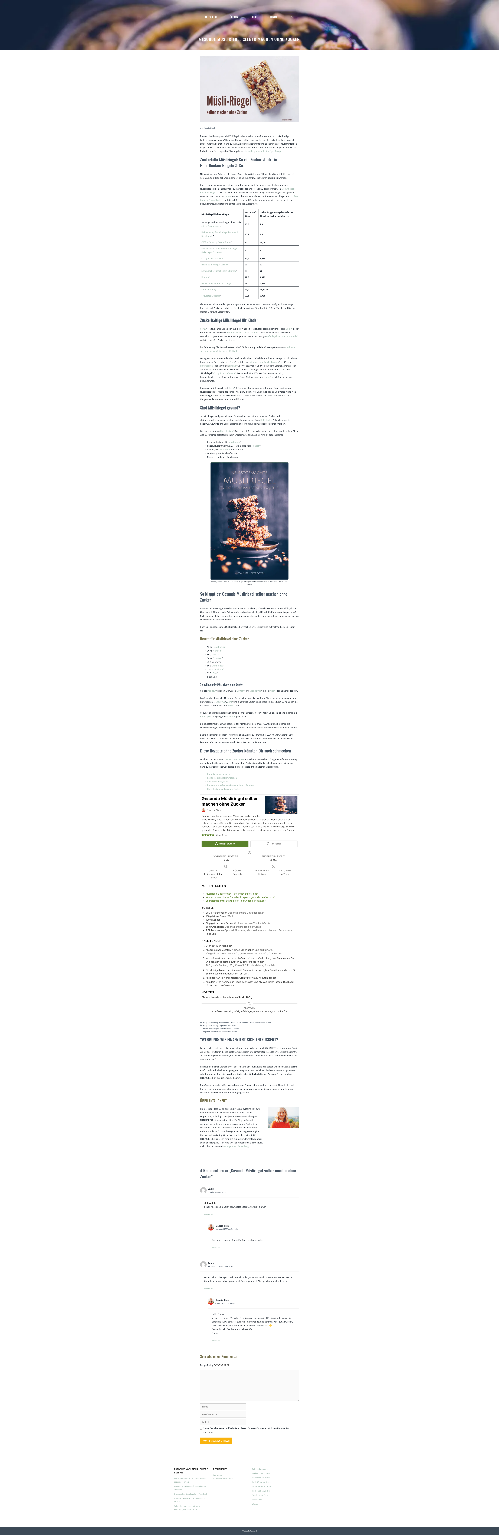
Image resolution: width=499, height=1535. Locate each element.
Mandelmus (217, 669)
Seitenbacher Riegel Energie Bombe (218, 270)
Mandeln (256, 445)
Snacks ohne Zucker (234, 759)
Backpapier (205, 716)
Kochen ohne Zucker (261, 1490)
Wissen (255, 1504)
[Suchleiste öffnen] (292, 17)
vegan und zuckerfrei (227, 1025)
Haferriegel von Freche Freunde (242, 332)
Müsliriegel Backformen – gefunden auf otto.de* (232, 893)
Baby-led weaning (210, 1022)
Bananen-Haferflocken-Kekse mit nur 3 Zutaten (230, 785)
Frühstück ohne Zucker (245, 1022)
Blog (254, 17)
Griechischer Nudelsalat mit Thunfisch (190, 1494)
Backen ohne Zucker (227, 1022)
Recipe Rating (206, 1365)
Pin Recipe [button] (275, 843)
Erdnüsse (217, 658)
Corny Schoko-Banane (212, 258)
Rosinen (233, 365)
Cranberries (217, 665)
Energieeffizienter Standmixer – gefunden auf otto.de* (236, 900)
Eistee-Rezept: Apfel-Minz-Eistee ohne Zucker (221, 1028)
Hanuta (205, 277)
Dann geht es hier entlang (236, 1146)
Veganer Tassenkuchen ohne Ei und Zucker (220, 1031)
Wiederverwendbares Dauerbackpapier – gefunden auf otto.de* (240, 897)
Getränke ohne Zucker (262, 1486)
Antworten (208, 1214)
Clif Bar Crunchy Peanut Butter (216, 242)
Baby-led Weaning (210, 1025)
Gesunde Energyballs (217, 781)
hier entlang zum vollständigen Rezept (262, 151)
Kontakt (274, 17)
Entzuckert (211, 17)
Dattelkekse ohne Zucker (219, 774)
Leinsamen (224, 449)
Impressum (218, 1475)
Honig (267, 377)
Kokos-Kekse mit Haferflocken (222, 777)
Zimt (215, 673)
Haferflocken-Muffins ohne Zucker (224, 788)
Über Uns (234, 17)
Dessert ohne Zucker (261, 1477)
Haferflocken (206, 365)
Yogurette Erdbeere (210, 295)
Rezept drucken (227, 843)
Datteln (215, 654)
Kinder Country (208, 289)
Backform (230, 716)
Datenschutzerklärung (223, 1478)
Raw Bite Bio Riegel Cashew (214, 264)
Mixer (272, 690)
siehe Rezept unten (211, 226)
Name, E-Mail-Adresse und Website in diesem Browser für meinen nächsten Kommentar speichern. (246, 1430)
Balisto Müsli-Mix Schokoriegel (216, 283)
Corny (228, 196)
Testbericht (257, 1499)
